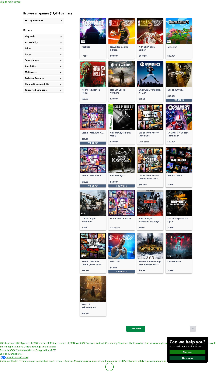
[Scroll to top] (193, 329)
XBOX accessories (57, 342)
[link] (93, 38)
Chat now (187, 352)
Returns (19, 346)
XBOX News (73, 342)
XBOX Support (87, 342)
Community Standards (116, 342)
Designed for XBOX (46, 350)
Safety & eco (144, 360)
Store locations (48, 346)
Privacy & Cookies (64, 360)
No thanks (187, 358)
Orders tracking (32, 346)
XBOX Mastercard (19, 350)
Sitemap (31, 360)
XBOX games (22, 342)
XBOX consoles (7, 342)
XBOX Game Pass (39, 342)
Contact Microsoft (45, 360)
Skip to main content (10, 1)
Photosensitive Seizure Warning (145, 342)
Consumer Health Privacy (13, 360)
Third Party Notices (127, 360)
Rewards (4, 350)
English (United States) (11, 353)
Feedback (100, 342)
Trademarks (111, 360)
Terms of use (97, 360)
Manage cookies (82, 360)
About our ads (158, 360)
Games (31, 350)
